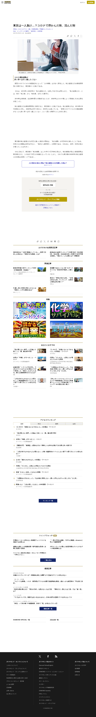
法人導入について (11, 694)
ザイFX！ (41, 684)
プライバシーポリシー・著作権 (15, 681)
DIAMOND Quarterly (45, 690)
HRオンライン (43, 694)
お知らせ (77, 675)
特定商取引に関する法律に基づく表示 (17, 678)
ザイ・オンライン (44, 681)
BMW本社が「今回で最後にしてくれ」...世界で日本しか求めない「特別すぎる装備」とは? (29, 253)
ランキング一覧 (48, 501)
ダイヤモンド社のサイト (46, 661)
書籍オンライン (43, 678)
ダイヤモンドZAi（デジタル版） (48, 675)
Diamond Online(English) (46, 665)
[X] (39, 656)
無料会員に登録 (48, 185)
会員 (74, 424)
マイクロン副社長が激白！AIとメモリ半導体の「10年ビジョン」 (29, 554)
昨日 (39, 424)
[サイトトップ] (8, 2)
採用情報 (77, 671)
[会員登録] (91, 2)
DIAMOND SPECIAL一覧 (21, 620)
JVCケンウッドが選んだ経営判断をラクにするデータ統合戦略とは (66, 547)
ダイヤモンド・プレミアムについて (16, 668)
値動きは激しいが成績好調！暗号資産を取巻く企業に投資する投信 (29, 547)
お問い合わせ (10, 690)
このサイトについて (12, 665)
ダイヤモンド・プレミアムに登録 (48, 199)
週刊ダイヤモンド (44, 668)
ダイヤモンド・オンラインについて (17, 661)
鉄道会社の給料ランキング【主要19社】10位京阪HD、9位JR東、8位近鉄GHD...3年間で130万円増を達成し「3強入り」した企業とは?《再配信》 (66, 254)
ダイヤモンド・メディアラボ (47, 703)
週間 (56, 424)
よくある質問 (10, 684)
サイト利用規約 (10, 675)
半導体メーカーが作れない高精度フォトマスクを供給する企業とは (29, 541)
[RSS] (56, 656)
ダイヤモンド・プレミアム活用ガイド (17, 671)
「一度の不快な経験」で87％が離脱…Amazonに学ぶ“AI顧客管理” (66, 541)
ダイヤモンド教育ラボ (45, 700)
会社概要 (77, 668)
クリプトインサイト (44, 697)
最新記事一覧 (48, 609)
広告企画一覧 (54, 620)
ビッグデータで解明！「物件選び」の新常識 (29, 31)
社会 (14, 31)
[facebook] (48, 656)
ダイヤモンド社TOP (80, 665)
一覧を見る (48, 560)
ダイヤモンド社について (82, 661)
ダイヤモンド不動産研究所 (46, 687)
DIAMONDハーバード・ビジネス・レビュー (51, 671)
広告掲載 (8, 687)
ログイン (82, 2)
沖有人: (33, 29)
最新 (22, 424)
